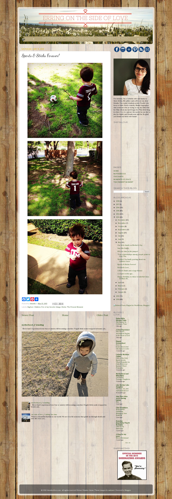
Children (37, 307)
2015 (118, 211)
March (120, 286)
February (121, 289)
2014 (118, 214)
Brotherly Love (123, 267)
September (122, 230)
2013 (118, 217)
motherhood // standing (33, 325)
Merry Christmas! (122, 438)
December (122, 220)
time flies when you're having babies (121, 398)
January (121, 292)
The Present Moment (75, 307)
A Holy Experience (123, 330)
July (119, 236)
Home (65, 315)
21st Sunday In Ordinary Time (121, 323)
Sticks (64, 307)
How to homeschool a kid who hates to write (122, 347)
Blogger (128, 490)
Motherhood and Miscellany (122, 375)
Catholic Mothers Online (122, 355)
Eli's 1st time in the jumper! (127, 251)
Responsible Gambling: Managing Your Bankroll (121, 412)
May (120, 242)
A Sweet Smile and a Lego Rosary (129, 271)
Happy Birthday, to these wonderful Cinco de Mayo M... (133, 278)
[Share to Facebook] (60, 304)
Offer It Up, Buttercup (120, 428)
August (121, 233)
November (122, 223)
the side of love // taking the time (44, 414)
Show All (127, 443)
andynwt (111, 490)
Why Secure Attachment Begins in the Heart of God (123, 333)
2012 (118, 296)
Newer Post (28, 315)
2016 (118, 207)
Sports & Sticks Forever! (126, 264)
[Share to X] (58, 304)
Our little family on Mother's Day (129, 245)
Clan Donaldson (122, 408)
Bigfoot (30, 307)
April (120, 282)
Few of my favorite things (51, 307)
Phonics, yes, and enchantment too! (122, 390)
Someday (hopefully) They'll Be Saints (123, 423)
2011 (118, 299)
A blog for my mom (121, 435)
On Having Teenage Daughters (123, 378)
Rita (117, 402)
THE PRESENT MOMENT (123, 182)
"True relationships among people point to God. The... (133, 255)
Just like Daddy (123, 248)
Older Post (102, 315)
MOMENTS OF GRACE (122, 179)
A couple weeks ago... (125, 274)
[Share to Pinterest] (62, 304)
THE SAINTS (118, 176)
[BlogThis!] (56, 304)
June (120, 239)
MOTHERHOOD (119, 174)
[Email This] (53, 304)
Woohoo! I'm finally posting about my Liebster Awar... (131, 260)
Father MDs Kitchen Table (121, 319)
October (121, 226)
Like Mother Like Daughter (122, 386)
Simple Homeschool (120, 342)
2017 (118, 204)
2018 (118, 201)
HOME (116, 171)
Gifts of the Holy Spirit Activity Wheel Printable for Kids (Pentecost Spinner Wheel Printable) (123, 363)
